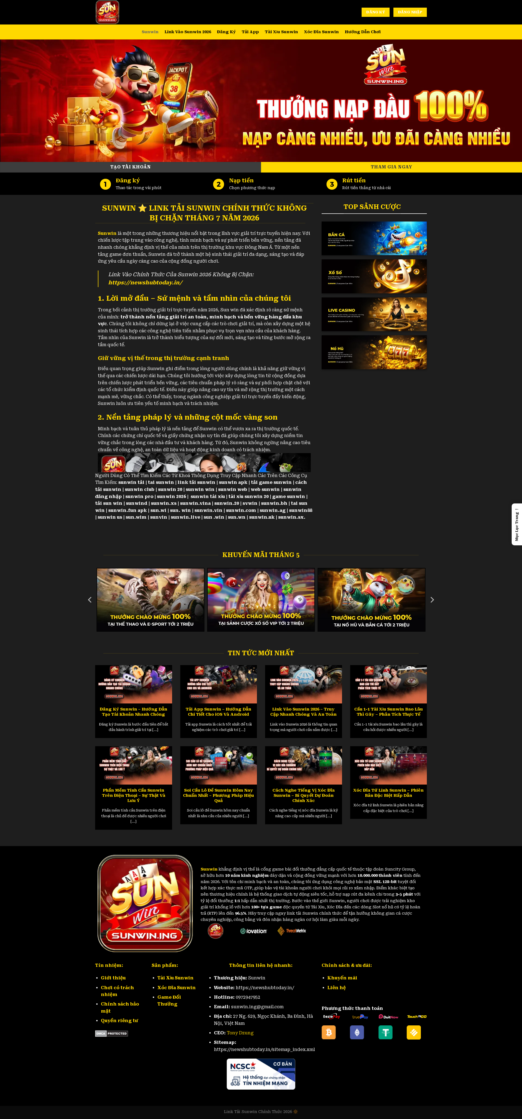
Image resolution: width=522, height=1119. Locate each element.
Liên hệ (336, 987)
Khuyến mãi (342, 977)
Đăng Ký (226, 32)
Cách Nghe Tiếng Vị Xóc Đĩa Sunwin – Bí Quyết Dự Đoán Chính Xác (303, 795)
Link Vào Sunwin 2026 (187, 32)
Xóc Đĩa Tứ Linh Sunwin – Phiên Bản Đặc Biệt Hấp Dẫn (388, 793)
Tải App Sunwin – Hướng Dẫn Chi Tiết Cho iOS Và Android (218, 712)
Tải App (250, 32)
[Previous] (90, 600)
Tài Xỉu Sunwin (281, 32)
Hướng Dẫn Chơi (363, 32)
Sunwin (150, 32)
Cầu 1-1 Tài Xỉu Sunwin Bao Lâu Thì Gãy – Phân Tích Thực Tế (388, 712)
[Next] (432, 600)
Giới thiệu (113, 977)
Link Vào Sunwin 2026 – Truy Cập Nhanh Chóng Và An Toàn (303, 712)
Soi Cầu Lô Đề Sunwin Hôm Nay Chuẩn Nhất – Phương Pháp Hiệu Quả (218, 795)
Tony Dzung (240, 1032)
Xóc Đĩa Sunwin (321, 32)
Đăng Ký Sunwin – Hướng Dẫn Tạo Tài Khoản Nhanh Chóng (133, 712)
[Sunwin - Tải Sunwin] (122, 12)
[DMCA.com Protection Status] (111, 1033)
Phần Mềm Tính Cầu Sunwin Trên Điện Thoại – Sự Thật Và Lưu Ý (133, 795)
